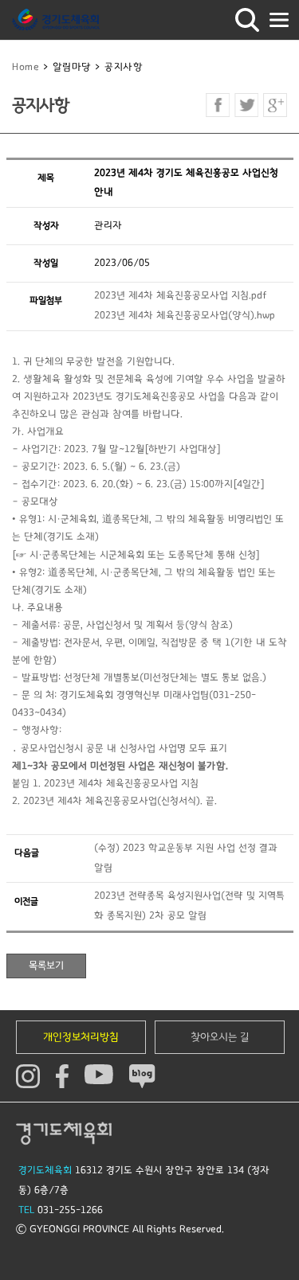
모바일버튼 (279, 20)
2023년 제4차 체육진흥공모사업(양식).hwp (184, 315)
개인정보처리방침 (81, 1037)
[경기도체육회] (56, 20)
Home (25, 67)
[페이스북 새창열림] (218, 105)
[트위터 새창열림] (246, 105)
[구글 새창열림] (275, 105)
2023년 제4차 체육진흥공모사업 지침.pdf (180, 296)
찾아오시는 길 (220, 1037)
